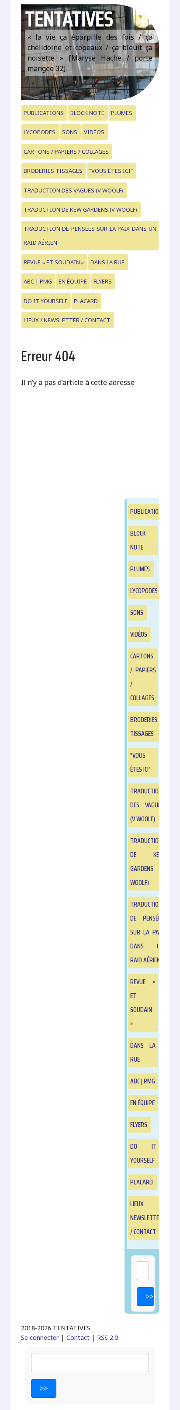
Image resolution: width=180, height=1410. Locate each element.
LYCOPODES (39, 132)
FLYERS (102, 281)
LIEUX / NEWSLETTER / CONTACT (67, 320)
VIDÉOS (94, 132)
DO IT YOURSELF (45, 301)
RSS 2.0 (107, 1337)
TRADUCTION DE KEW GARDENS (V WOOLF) (80, 209)
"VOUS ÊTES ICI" (111, 171)
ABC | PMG (38, 281)
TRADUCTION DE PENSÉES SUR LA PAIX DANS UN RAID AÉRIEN (90, 235)
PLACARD (86, 301)
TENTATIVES (69, 19)
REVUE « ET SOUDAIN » (54, 262)
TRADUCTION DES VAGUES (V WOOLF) (73, 190)
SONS (69, 132)
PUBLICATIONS (44, 113)
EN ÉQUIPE (73, 281)
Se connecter (40, 1337)
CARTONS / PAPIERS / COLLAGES (66, 151)
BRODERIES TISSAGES (53, 171)
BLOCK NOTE (87, 113)
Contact (78, 1337)
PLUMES (121, 113)
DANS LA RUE (107, 262)
